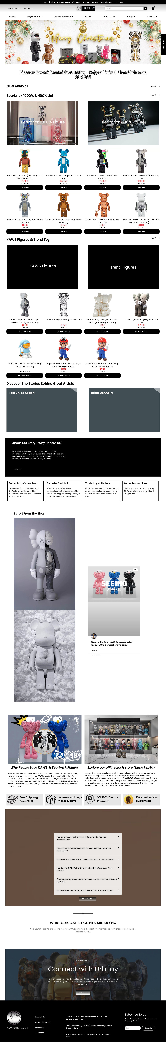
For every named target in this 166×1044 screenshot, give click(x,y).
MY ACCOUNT (14, 8)
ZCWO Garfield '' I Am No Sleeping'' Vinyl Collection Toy (25, 365)
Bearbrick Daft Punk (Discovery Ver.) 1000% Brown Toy (24, 177)
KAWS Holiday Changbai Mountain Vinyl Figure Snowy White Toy (102, 321)
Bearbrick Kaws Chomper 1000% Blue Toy (63, 177)
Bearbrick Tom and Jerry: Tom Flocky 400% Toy (25, 221)
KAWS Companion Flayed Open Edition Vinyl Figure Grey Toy (24, 321)
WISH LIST (28, 8)
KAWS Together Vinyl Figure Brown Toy (141, 321)
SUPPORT (152, 16)
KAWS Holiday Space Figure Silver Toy (64, 319)
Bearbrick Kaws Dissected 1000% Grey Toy (141, 177)
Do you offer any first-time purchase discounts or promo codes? (86, 859)
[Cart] (153, 8)
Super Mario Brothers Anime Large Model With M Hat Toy (102, 365)
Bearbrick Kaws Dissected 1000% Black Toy (102, 177)
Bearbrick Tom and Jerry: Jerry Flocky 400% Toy (63, 221)
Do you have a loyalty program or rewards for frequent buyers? (85, 890)
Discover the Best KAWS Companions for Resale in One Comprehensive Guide (111, 643)
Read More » (94, 650)
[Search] (145, 8)
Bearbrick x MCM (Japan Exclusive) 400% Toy (102, 221)
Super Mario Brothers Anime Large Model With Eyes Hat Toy (63, 365)
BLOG (88, 16)
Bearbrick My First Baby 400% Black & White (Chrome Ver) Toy (141, 221)
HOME (12, 16)
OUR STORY (109, 16)
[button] (88, 838)
